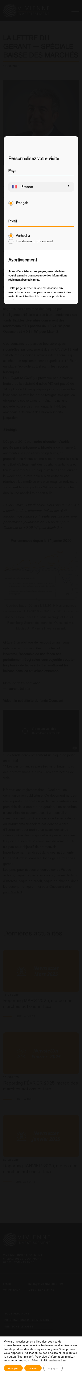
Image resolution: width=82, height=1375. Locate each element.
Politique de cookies (53, 1360)
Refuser (33, 1368)
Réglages (53, 1368)
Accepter (13, 1368)
